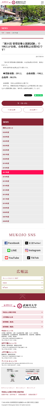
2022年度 (6, 150)
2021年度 (6, 154)
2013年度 (6, 190)
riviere (5, 283)
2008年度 (6, 212)
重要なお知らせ (8, 128)
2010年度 (6, 203)
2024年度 (6, 141)
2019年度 (6, 163)
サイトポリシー (21, 388)
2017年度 (6, 172)
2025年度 (6, 137)
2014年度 (6, 185)
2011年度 (6, 199)
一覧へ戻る (23, 103)
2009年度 (6, 208)
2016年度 (6, 177)
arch (5, 287)
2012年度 (6, 194)
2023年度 (6, 145)
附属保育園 (32, 394)
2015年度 (6, 181)
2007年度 (6, 217)
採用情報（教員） (8, 322)
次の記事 (33, 110)
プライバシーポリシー (8, 388)
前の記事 (12, 110)
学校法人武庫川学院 (9, 312)
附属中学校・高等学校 (8, 394)
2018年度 (6, 168)
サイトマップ (31, 388)
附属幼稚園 (22, 394)
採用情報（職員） (8, 327)
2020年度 (6, 159)
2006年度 (6, 221)
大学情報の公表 (8, 317)
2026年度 (6, 132)
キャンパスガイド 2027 (10, 278)
